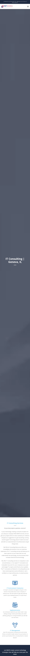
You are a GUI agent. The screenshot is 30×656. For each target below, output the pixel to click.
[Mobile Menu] (28, 6)
